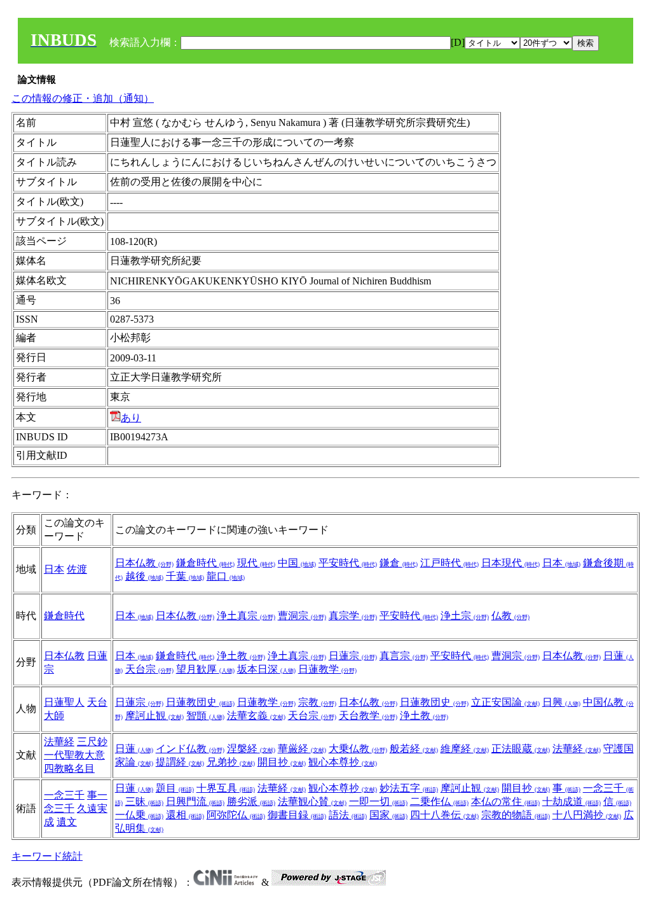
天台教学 (368, 715)
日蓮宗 (353, 655)
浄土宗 (465, 615)
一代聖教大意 (74, 755)
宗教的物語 (515, 814)
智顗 (205, 715)
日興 (561, 702)
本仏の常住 (505, 801)
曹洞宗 (302, 615)
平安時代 (348, 562)
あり (131, 417)
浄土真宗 (246, 615)
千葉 (185, 576)
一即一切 (378, 801)
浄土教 (241, 655)
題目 (175, 788)
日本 (54, 569)
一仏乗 (139, 814)
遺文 (67, 821)
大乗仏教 (358, 748)
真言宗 (404, 655)
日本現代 (510, 562)
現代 (256, 562)
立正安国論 (505, 702)
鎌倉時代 (205, 562)
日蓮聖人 (64, 702)
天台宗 (149, 669)
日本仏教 (144, 562)
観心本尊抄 (342, 762)
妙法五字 (409, 788)
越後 (144, 576)
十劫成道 (571, 801)
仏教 (510, 615)
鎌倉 (399, 562)
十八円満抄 (586, 814)
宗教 (317, 702)
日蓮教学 (327, 669)
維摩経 (465, 748)
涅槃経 (251, 748)
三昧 (144, 801)
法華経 (59, 741)
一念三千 (64, 795)
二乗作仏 (439, 801)
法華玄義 (256, 715)
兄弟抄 (231, 762)
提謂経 (180, 762)
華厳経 (302, 748)
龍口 (226, 576)
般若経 (414, 748)
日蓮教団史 (200, 702)
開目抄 (281, 762)
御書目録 (297, 814)
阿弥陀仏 (236, 814)
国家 (388, 814)
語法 (348, 814)
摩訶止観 (154, 715)
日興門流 (195, 801)
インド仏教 (190, 748)
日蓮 (134, 748)
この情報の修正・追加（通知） (82, 98)
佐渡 (77, 569)
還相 (185, 814)
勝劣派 (251, 801)
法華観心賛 (312, 801)
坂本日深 (266, 669)
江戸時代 (449, 562)
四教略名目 (69, 768)
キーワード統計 (47, 856)
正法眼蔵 (520, 748)
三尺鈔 (92, 741)
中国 (297, 562)
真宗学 (353, 615)
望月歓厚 (205, 669)
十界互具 (225, 788)
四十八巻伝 (444, 814)
